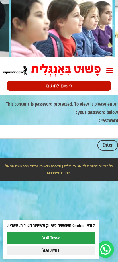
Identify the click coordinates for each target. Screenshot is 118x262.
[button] (109, 70)
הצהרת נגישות (50, 166)
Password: (108, 121)
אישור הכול (51, 238)
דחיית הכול (50, 250)
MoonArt (53, 173)
